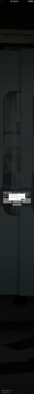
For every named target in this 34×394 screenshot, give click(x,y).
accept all (22, 199)
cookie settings (18, 199)
